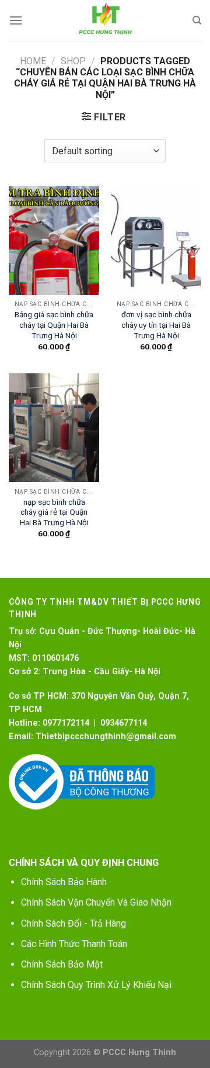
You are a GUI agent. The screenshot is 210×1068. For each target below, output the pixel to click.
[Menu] (16, 20)
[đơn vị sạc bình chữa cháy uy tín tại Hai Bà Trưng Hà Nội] (156, 240)
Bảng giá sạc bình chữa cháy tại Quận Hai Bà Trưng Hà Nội (54, 324)
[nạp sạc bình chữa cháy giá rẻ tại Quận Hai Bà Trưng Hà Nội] (54, 427)
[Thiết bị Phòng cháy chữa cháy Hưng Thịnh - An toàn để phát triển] (105, 20)
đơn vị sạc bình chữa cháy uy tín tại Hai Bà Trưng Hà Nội (156, 324)
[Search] (196, 20)
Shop (73, 61)
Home (33, 61)
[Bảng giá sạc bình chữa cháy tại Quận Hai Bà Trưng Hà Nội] (54, 240)
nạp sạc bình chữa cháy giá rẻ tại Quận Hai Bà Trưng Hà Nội (54, 512)
